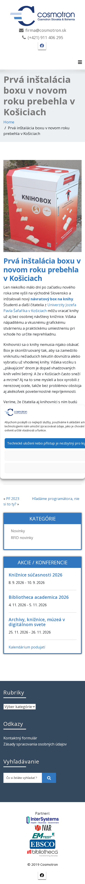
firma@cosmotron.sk (45, 30)
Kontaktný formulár (20, 738)
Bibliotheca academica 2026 (39, 597)
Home (8, 122)
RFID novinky (22, 537)
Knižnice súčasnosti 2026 (35, 575)
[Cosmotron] (42, 13)
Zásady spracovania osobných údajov (35, 744)
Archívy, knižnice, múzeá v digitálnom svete (37, 621)
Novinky (18, 531)
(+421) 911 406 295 (45, 37)
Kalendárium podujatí (27, 647)
